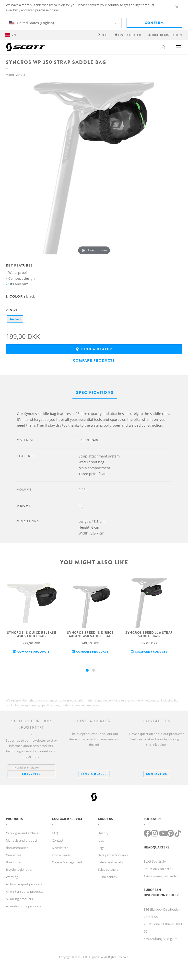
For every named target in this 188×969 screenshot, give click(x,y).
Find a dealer (96, 349)
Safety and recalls (110, 862)
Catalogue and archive (22, 833)
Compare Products (94, 360)
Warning (12, 877)
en (14, 35)
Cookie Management (67, 862)
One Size (15, 319)
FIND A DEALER (94, 774)
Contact (57, 840)
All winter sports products (24, 891)
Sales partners (108, 869)
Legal (101, 848)
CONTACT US (156, 774)
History (103, 833)
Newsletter (60, 848)
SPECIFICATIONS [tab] (95, 392)
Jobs (101, 840)
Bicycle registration (19, 869)
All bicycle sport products (24, 884)
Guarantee (13, 855)
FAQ (55, 833)
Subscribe (31, 774)
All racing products (19, 899)
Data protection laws (113, 855)
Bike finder (14, 862)
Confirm (154, 22)
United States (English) (35, 23)
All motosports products (23, 906)
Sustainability (107, 877)
